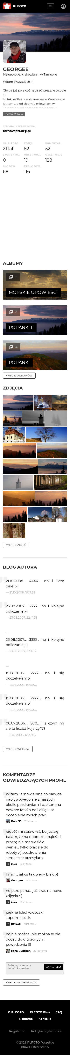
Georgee (16, 69)
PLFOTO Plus (40, 1012)
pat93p (16, 923)
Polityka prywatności (46, 1031)
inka (14, 864)
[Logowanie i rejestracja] (63, 6)
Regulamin (17, 1031)
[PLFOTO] (14, 6)
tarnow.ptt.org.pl (17, 131)
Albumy (13, 263)
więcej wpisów (18, 748)
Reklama (26, 1019)
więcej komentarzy (21, 982)
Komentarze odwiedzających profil (34, 777)
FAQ (59, 1012)
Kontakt (44, 1019)
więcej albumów (19, 375)
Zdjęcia (13, 388)
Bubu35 (16, 821)
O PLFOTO (16, 1012)
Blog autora (20, 567)
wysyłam (53, 967)
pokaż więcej (14, 113)
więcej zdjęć (16, 544)
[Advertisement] (35, 223)
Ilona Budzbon (21, 950)
